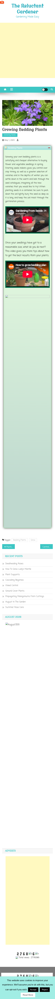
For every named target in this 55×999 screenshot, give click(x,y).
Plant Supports (12, 574)
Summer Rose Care (14, 607)
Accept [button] (33, 989)
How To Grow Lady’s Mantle (18, 569)
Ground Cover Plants (14, 590)
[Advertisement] (27, 50)
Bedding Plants (19, 540)
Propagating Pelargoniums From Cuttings (24, 596)
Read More (28, 995)
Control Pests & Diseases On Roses (48, 547)
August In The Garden (15, 601)
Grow (33, 540)
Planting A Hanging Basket (10, 547)
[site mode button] (45, 89)
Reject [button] (45, 989)
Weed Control (11, 585)
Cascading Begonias (14, 580)
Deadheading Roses (14, 563)
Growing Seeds (10, 135)
